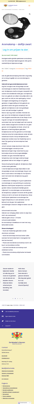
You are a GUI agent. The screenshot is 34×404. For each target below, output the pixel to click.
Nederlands (23, 402)
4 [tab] (20, 298)
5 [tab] (22, 298)
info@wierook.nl (5, 358)
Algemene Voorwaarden (8, 371)
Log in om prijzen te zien (15, 49)
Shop (11, 305)
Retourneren (6, 394)
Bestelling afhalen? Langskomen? (11, 392)
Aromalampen (8, 9)
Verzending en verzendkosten (10, 388)
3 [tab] (17, 298)
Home (8, 305)
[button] (29, 14)
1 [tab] (13, 298)
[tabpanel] (9, 279)
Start (3, 9)
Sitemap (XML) (5, 375)
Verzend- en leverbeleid (7, 373)
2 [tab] (15, 298)
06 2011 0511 (4, 356)
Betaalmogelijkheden (8, 390)
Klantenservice (6, 386)
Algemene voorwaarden (8, 398)
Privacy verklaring (7, 396)
